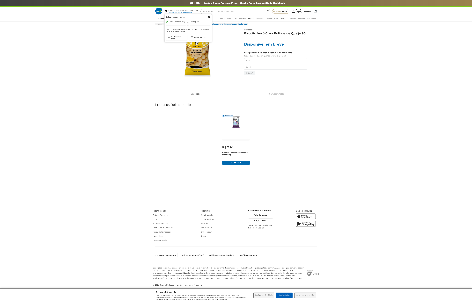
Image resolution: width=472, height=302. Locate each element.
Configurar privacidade (264, 295)
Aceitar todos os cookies (305, 295)
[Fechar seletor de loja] (209, 17)
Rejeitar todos (284, 295)
